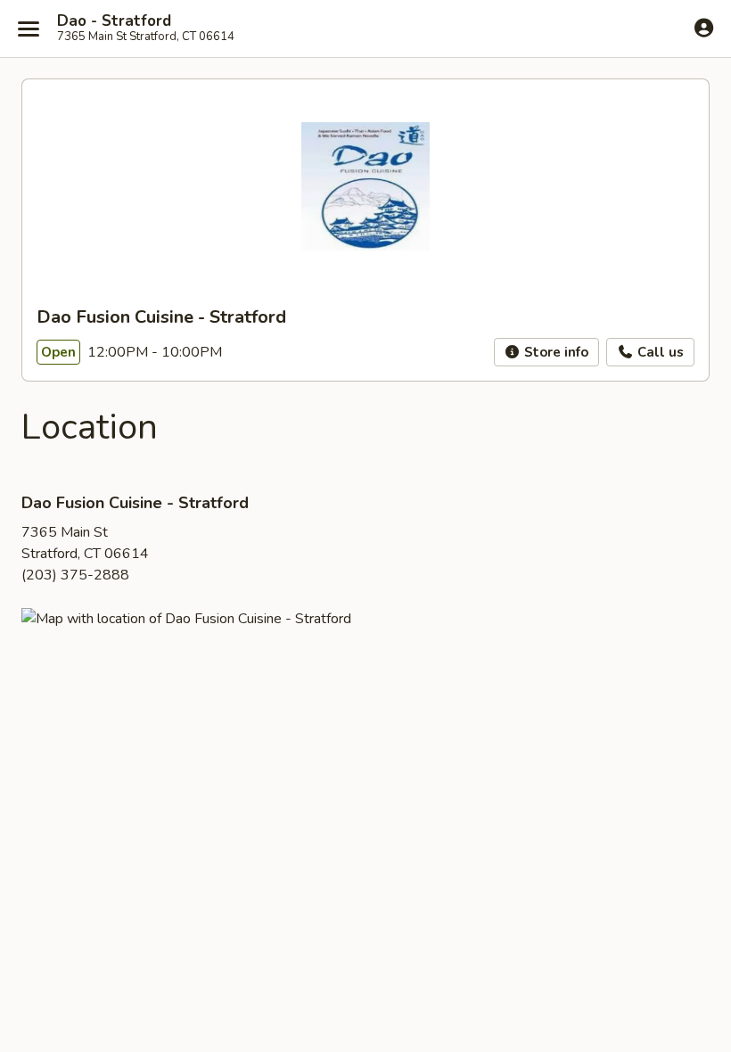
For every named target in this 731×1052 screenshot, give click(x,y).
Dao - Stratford (114, 21)
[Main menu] (28, 28)
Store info (554, 352)
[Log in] (704, 27)
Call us (659, 352)
